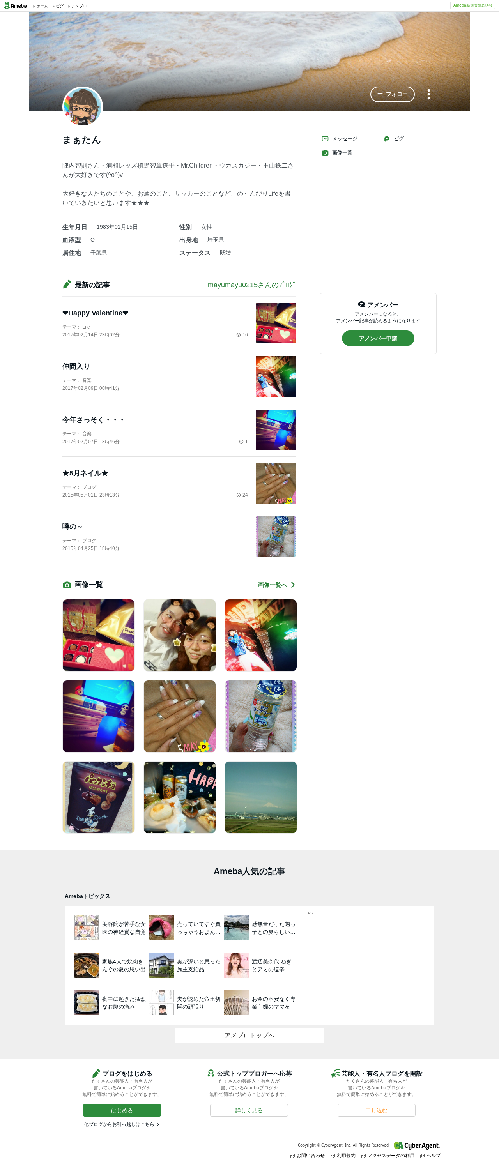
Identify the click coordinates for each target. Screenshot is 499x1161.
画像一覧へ (272, 584)
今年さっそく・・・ (94, 420)
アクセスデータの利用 (391, 1155)
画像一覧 (342, 153)
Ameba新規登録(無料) (472, 5)
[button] (392, 94)
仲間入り (76, 366)
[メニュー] (429, 95)
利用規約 (346, 1155)
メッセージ (344, 138)
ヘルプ (433, 1155)
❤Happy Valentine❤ (95, 313)
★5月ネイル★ (85, 473)
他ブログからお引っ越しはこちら (119, 1124)
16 (245, 335)
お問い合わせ (311, 1155)
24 (245, 495)
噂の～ (72, 526)
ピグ (399, 138)
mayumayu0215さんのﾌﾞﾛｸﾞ (252, 285)
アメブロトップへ (249, 1035)
